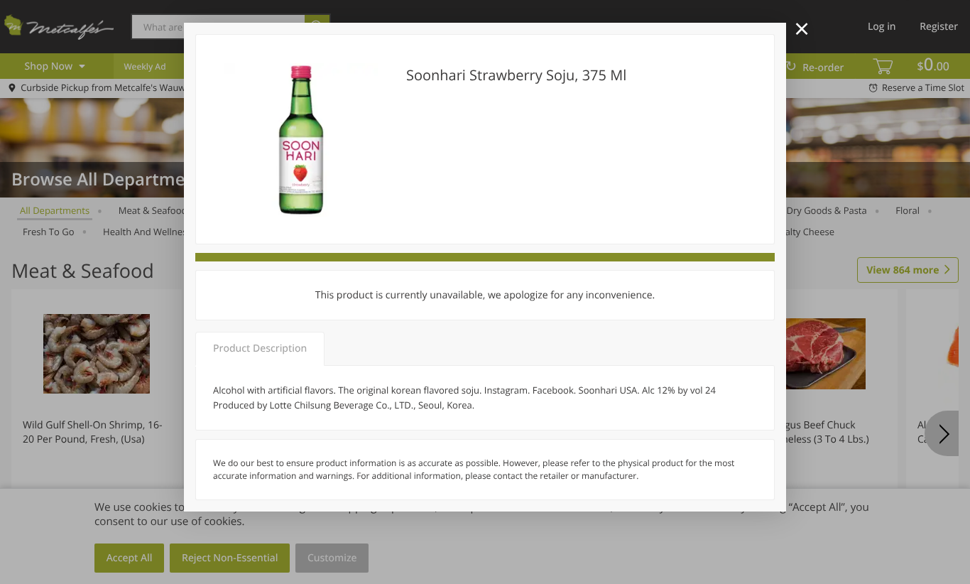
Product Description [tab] (260, 348)
